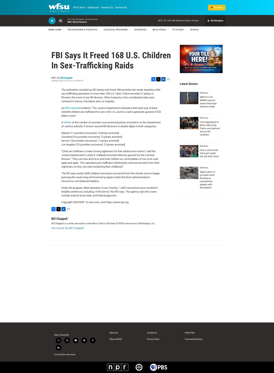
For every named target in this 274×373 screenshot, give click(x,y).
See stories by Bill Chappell (67, 228)
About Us (114, 333)
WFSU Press (159, 30)
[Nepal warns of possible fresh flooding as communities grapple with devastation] (189, 173)
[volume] (60, 21)
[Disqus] (137, 284)
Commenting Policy (193, 339)
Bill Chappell (66, 77)
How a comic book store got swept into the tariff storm (209, 153)
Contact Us (152, 333)
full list (67, 122)
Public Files (190, 333)
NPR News (204, 93)
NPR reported (72, 107)
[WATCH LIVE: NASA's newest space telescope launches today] (189, 98)
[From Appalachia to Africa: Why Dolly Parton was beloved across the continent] (189, 123)
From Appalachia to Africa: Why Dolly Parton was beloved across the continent (210, 128)
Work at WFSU (116, 339)
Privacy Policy (153, 339)
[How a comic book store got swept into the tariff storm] (189, 151)
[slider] (65, 20)
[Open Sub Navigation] (64, 30)
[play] (52, 20)
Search (194, 30)
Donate (218, 7)
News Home (55, 30)
